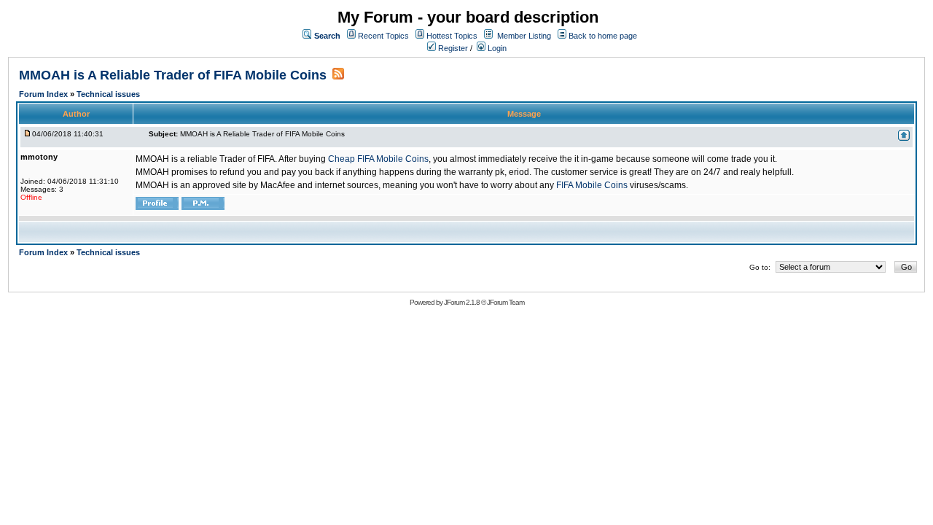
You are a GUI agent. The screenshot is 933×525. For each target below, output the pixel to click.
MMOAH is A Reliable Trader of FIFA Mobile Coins (173, 75)
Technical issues (108, 94)
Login (496, 48)
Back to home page (603, 35)
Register (452, 48)
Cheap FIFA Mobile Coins (378, 159)
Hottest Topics (451, 35)
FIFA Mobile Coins (592, 185)
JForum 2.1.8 (462, 302)
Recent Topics (383, 35)
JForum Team (505, 302)
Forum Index (44, 94)
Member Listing (524, 35)
